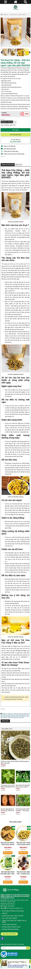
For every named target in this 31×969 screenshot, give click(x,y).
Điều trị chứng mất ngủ (9, 715)
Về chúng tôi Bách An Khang (13, 911)
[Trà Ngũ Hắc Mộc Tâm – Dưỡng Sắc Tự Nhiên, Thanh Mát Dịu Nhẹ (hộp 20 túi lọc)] (23, 868)
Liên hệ (4, 913)
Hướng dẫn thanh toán (11, 927)
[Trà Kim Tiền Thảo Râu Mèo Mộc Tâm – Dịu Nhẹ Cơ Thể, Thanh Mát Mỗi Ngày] (7, 868)
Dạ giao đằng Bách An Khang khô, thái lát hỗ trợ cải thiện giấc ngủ (7, 810)
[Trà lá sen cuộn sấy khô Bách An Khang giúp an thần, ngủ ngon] (15, 745)
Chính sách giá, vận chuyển (12, 916)
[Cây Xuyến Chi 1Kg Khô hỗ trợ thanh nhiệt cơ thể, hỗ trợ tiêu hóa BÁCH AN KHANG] (23, 776)
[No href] (9, 954)
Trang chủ (5, 14)
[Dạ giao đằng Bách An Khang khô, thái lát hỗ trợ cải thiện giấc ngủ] (8, 800)
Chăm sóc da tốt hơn (7, 713)
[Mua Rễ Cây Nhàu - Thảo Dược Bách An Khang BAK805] (7, 838)
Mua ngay (15, 130)
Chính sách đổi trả (9, 924)
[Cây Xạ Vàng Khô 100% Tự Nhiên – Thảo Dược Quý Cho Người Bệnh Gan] (23, 800)
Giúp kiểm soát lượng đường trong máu (15, 715)
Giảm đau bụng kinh (20, 715)
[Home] (15, 8)
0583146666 (16, 142)
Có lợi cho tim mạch (18, 713)
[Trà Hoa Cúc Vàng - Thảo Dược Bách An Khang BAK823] (23, 838)
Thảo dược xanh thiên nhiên (17, 14)
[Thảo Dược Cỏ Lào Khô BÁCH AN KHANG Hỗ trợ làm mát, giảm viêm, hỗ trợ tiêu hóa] (8, 776)
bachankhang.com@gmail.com (14, 908)
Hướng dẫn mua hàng (10, 929)
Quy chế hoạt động (9, 918)
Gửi (28, 948)
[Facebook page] (2, 938)
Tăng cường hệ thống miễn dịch (16, 717)
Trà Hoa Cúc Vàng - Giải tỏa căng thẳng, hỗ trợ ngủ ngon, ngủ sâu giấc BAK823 (15, 63)
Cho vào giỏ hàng (15, 134)
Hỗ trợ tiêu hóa (22, 716)
